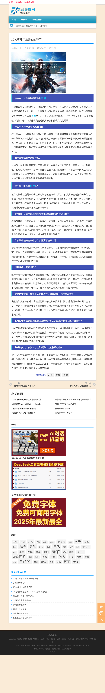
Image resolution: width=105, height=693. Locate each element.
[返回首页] (100, 606)
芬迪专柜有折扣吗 (62, 408)
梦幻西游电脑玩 (19, 604)
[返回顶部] (100, 620)
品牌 (22, 546)
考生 (14, 562)
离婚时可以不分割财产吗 (23, 595)
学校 (48, 547)
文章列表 (20, 25)
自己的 (25, 561)
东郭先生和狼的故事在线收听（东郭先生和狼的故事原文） (75, 399)
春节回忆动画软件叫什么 (24, 386)
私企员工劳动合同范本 (22, 617)
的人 (62, 556)
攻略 (30, 552)
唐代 (33, 546)
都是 (76, 562)
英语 (36, 562)
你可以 (52, 542)
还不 (67, 561)
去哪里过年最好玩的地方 (65, 404)
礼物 (79, 556)
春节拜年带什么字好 (63, 413)
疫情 (53, 556)
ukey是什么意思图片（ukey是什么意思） (30, 591)
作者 (44, 542)
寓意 (64, 547)
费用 (51, 562)
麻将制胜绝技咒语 (20, 613)
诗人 (43, 562)
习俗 (43, 98)
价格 (38, 542)
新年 (38, 552)
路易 (59, 562)
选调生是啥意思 (19, 609)
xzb (20, 48)
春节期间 (68, 552)
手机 (14, 552)
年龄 (77, 547)
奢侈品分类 (29, 2)
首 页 (11, 2)
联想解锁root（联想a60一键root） (27, 404)
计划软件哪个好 (19, 582)
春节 (56, 551)
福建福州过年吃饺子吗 (22, 587)
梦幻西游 (19, 556)
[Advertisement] (52, 674)
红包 (32, 185)
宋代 (56, 546)
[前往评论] (100, 613)
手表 (21, 552)
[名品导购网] (23, 5)
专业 (15, 541)
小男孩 (52, 651)
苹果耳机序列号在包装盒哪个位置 (26, 399)
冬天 (78, 541)
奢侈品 (19, 2)
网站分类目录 (50, 639)
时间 (46, 552)
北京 (14, 547)
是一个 (80, 552)
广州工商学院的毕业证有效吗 (25, 578)
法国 (37, 557)
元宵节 (61, 541)
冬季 (86, 541)
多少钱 (41, 547)
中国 (23, 542)
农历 (70, 542)
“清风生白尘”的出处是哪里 (23, 413)
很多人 (85, 546)
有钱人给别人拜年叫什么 (80, 386)
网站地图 (71, 639)
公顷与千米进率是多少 (22, 600)
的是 (71, 556)
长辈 (33, 116)
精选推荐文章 (61, 639)
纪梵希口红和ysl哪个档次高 (24, 408)
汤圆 (30, 557)
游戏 (44, 557)
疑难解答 (78, 639)
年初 (71, 547)
